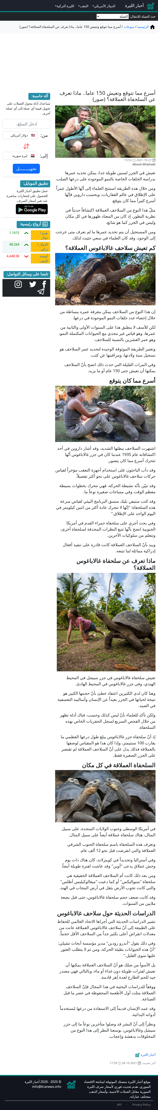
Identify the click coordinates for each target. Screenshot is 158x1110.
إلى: (44, 155)
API (119, 1105)
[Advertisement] (79, 59)
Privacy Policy (141, 1105)
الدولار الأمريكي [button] (104, 6)
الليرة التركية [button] (65, 6)
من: (44, 135)
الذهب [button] (84, 6)
